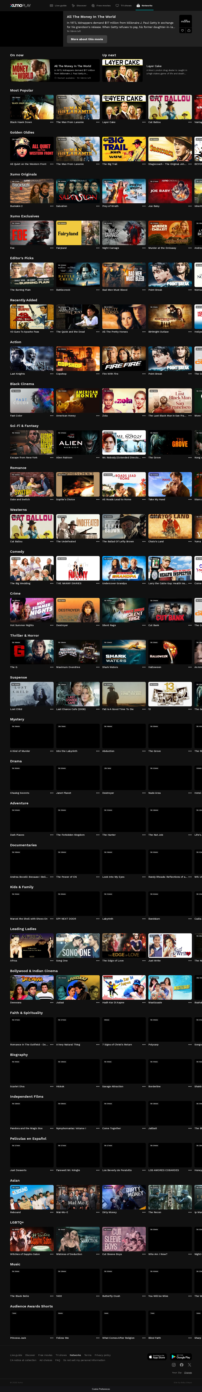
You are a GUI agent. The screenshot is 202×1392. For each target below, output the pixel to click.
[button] (87, 39)
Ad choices (45, 1360)
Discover (81, 5)
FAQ (57, 1360)
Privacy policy (103, 1355)
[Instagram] (173, 1364)
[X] (189, 1364)
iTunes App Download (157, 1357)
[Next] (192, 106)
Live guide (61, 5)
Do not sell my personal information (84, 1360)
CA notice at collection (23, 1360)
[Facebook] (181, 1364)
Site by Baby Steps (183, 1382)
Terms (88, 1355)
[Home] (20, 5)
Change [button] (188, 1372)
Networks (147, 5)
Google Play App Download (181, 1357)
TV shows (126, 5)
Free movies (104, 5)
